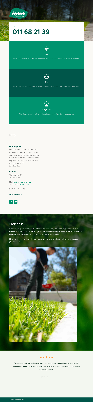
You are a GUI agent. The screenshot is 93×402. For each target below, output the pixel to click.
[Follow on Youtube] (15, 202)
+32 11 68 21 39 (23, 184)
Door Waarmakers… (18, 400)
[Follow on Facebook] (11, 202)
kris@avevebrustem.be (22, 182)
